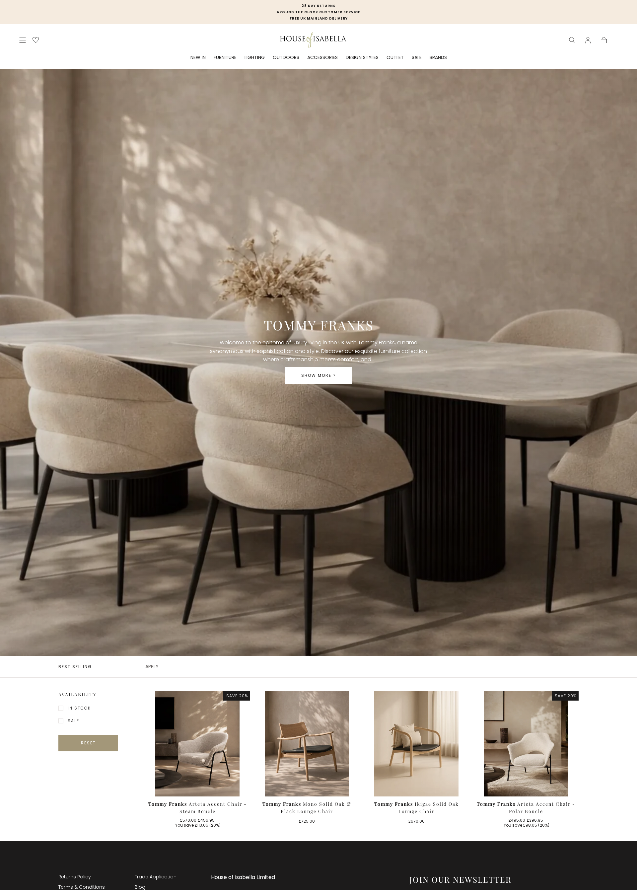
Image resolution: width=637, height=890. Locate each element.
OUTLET (395, 58)
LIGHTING (255, 58)
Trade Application (156, 876)
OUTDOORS (286, 58)
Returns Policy (74, 876)
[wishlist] (35, 40)
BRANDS (438, 58)
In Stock (79, 708)
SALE (417, 58)
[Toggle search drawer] (572, 40)
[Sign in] (588, 40)
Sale (73, 720)
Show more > (318, 375)
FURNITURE (225, 58)
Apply (152, 666)
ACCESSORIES (322, 58)
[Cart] (604, 40)
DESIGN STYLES (362, 58)
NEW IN (198, 58)
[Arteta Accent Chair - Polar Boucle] (526, 743)
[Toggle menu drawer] (23, 40)
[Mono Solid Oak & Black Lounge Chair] (307, 743)
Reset (88, 743)
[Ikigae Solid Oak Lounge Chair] (416, 743)
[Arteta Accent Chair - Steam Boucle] (197, 743)
